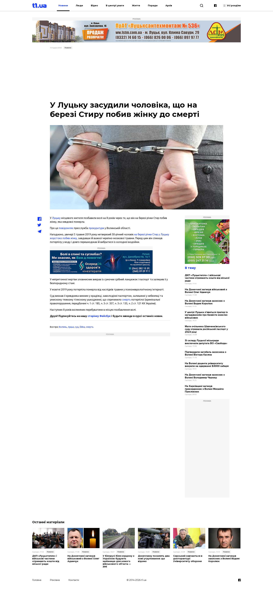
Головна (36, 580)
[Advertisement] (136, 74)
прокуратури (96, 228)
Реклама (55, 580)
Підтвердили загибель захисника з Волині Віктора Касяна (205, 353)
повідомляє (66, 228)
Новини (63, 5)
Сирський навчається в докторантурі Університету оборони (187, 559)
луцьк (71, 327)
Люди (79, 5)
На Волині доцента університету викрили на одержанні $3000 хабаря (207, 365)
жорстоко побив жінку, (64, 238)
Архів (168, 5)
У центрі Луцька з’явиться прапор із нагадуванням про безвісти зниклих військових (206, 315)
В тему (190, 268)
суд (77, 327)
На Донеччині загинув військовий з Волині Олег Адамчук (206, 291)
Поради (153, 5)
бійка (82, 327)
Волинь (63, 327)
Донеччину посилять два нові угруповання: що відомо (154, 559)
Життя (136, 5)
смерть (126, 299)
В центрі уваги (115, 5)
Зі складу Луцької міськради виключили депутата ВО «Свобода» (206, 342)
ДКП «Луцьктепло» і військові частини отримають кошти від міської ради (207, 278)
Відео (94, 5)
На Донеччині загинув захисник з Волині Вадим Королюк (205, 302)
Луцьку (56, 218)
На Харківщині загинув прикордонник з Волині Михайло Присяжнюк (204, 389)
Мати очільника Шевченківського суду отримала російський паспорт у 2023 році (206, 329)
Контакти (73, 580)
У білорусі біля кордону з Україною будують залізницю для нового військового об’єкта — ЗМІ (118, 561)
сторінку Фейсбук (99, 316)
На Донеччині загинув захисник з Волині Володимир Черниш (205, 376)
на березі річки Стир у (147, 234)
